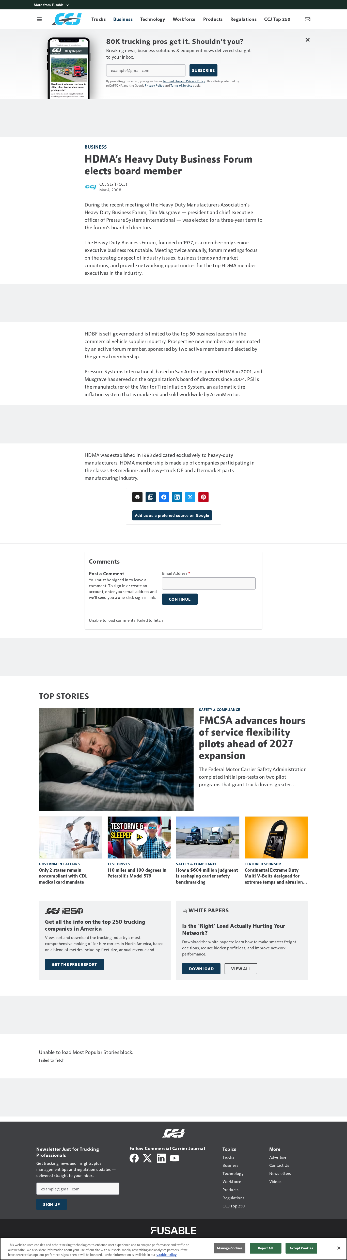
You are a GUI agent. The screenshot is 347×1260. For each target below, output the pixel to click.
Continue (180, 599)
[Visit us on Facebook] (134, 1157)
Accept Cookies (301, 1248)
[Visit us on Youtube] (174, 1157)
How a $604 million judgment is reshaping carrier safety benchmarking (207, 876)
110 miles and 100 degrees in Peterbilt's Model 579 (136, 873)
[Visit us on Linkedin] (161, 1157)
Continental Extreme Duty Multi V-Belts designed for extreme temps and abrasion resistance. (274, 876)
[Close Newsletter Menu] (307, 40)
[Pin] (203, 497)
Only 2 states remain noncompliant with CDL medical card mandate (63, 876)
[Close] (338, 1248)
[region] (173, 1248)
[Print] (137, 497)
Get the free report (74, 964)
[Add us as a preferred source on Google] (151, 497)
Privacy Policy (154, 85)
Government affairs (59, 864)
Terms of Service (181, 85)
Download (201, 968)
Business (96, 147)
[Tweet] (190, 497)
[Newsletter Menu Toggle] (308, 19)
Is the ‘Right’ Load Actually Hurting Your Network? (233, 929)
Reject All (265, 1248)
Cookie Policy (166, 1255)
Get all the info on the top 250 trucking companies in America (95, 925)
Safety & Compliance (219, 709)
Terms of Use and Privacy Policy (184, 81)
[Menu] (39, 19)
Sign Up (51, 1204)
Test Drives (118, 864)
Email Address (176, 573)
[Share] (164, 497)
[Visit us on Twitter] (148, 1157)
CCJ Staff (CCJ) (113, 184)
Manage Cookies (229, 1248)
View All (240, 968)
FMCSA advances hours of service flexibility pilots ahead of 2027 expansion (252, 737)
